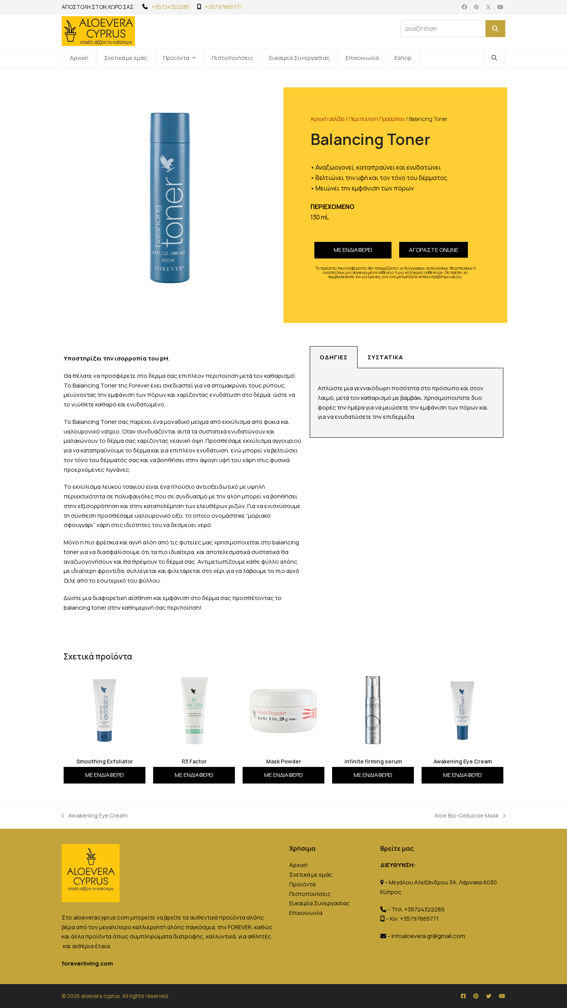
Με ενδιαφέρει (353, 250)
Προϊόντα (302, 884)
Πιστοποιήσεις (310, 894)
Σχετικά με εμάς (310, 874)
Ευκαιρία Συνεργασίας (319, 903)
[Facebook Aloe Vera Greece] (463, 996)
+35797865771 (223, 6)
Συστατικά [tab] (385, 357)
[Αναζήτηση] (495, 28)
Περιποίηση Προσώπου (377, 118)
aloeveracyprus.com (101, 917)
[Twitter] (488, 7)
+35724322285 (170, 6)
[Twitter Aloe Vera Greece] (488, 996)
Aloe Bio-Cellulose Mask (466, 815)
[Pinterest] (476, 7)
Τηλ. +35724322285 (418, 909)
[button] (494, 58)
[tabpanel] (406, 403)
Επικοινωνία (305, 913)
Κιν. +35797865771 (414, 919)
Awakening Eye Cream (95, 815)
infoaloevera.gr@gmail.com (428, 936)
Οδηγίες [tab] (334, 357)
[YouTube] (500, 7)
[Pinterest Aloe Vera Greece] (475, 996)
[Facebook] (464, 7)
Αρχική (298, 865)
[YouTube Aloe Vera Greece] (502, 996)
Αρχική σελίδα (327, 118)
